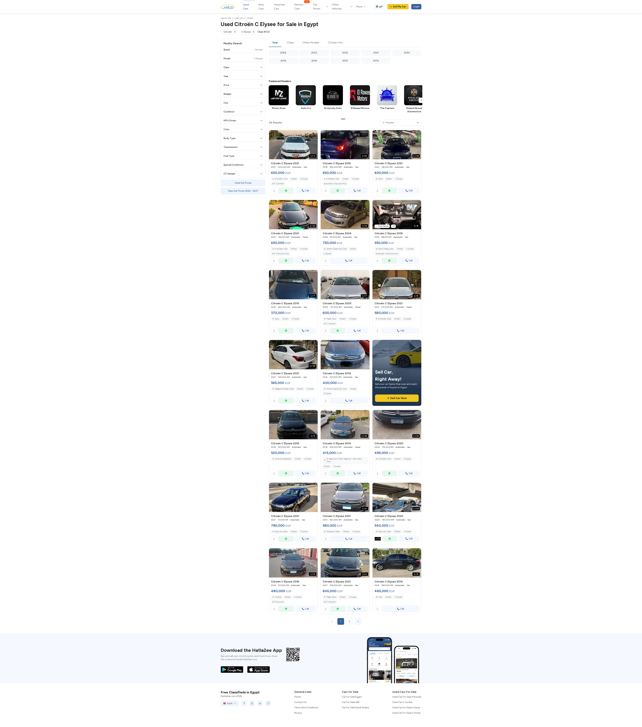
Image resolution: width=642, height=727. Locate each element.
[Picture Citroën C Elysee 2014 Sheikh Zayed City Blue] (345, 354)
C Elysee (303, 179)
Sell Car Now (398, 398)
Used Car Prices (243, 182)
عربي (381, 6)
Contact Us (300, 702)
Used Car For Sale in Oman (406, 712)
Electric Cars (301, 6)
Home (297, 696)
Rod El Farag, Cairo (386, 249)
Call (307, 190)
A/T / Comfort (278, 184)
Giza (380, 597)
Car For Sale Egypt (352, 696)
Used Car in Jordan (402, 702)
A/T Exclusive (278, 602)
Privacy (298, 712)
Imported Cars (279, 6)
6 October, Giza (281, 179)
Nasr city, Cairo (281, 532)
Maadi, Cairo (331, 319)
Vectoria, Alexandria (283, 459)
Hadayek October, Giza (284, 389)
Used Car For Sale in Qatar (406, 707)
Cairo (380, 179)
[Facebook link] (244, 703)
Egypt (229, 703)
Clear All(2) (263, 31)
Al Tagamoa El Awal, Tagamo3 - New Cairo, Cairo (344, 460)
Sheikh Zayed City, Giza (337, 249)
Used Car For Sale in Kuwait (406, 696)
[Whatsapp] (286, 191)
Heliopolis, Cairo (333, 532)
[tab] (275, 43)
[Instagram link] (268, 703)
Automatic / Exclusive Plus (335, 184)
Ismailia (278, 597)
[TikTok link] (252, 703)
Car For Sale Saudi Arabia (355, 707)
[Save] (313, 134)
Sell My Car (399, 6)
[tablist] (345, 43)
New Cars (261, 6)
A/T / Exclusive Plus (280, 254)
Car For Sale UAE (351, 702)
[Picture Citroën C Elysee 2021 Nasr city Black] (293, 497)
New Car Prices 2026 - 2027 (243, 190)
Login (416, 6)
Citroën (294, 179)
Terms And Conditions (306, 707)
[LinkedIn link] (260, 703)
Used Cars (246, 6)
